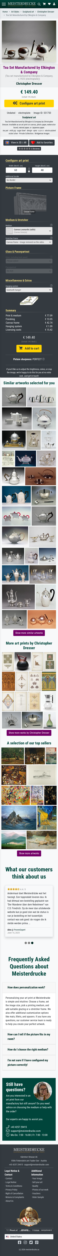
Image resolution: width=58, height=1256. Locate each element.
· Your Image (36, 1178)
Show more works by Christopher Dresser (29, 732)
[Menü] (4, 4)
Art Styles (15, 11)
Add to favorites (44, 142)
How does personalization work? (26, 987)
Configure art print (31, 103)
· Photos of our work (39, 1189)
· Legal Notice (10, 1182)
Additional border (12, 176)
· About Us (9, 1201)
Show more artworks (29, 853)
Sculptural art (28, 11)
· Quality (34, 1186)
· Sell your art (36, 1182)
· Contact (8, 1178)
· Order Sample (37, 1197)
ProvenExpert (19, 930)
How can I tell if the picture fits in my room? (29, 1037)
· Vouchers (35, 1193)
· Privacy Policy (11, 1189)
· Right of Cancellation (14, 1193)
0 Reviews (35, 148)
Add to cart (30, 348)
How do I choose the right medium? (28, 1049)
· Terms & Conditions (13, 1186)
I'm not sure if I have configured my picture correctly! (28, 1062)
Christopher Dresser (45, 11)
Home (5, 11)
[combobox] (29, 180)
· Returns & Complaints (14, 1197)
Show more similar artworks (29, 632)
